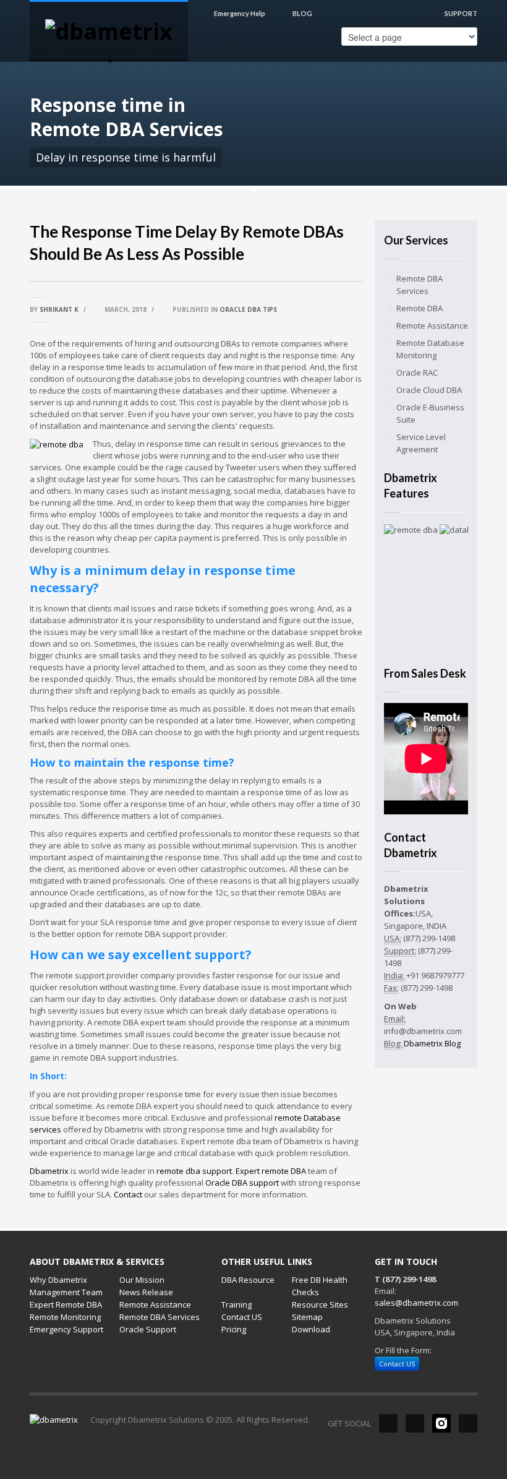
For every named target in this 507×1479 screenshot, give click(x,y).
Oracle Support (147, 1329)
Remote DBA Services (419, 284)
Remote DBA (419, 308)
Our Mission (141, 1279)
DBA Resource (248, 1279)
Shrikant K (60, 309)
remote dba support (194, 1170)
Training (236, 1304)
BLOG (301, 13)
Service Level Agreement (421, 443)
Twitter (415, 1423)
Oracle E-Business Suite (430, 413)
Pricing (233, 1329)
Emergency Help (239, 13)
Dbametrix (49, 1170)
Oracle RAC (417, 372)
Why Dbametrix (58, 1279)
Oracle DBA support (242, 1182)
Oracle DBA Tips (248, 309)
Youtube (468, 1423)
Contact (128, 1194)
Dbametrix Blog (432, 1043)
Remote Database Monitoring (430, 349)
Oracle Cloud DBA (429, 389)
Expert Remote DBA (66, 1304)
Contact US (241, 1316)
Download (311, 1329)
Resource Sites (320, 1304)
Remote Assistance (432, 325)
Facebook (388, 1423)
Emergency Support (66, 1329)
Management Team (66, 1292)
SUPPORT (460, 13)
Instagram (441, 1423)
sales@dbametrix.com (416, 1302)
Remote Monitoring (65, 1316)
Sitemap (307, 1316)
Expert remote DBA (271, 1170)
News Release (146, 1292)
